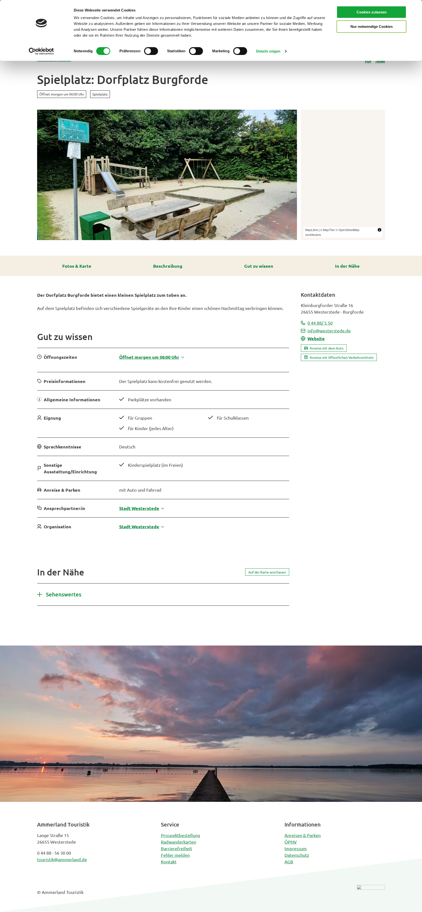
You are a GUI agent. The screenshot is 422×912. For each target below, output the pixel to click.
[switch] (151, 51)
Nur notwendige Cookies (371, 26)
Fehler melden (175, 855)
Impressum (296, 848)
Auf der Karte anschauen (267, 572)
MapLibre (311, 230)
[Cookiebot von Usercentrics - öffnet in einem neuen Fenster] (41, 51)
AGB (289, 861)
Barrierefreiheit (176, 848)
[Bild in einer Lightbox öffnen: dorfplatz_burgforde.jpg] (167, 175)
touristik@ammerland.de (62, 859)
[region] (343, 175)
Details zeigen (268, 51)
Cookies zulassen (372, 12)
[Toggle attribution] (379, 230)
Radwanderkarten (178, 841)
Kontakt (169, 861)
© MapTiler (327, 230)
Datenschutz (297, 855)
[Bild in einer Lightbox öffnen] (371, 896)
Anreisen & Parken (303, 835)
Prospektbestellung (180, 835)
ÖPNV (291, 841)
